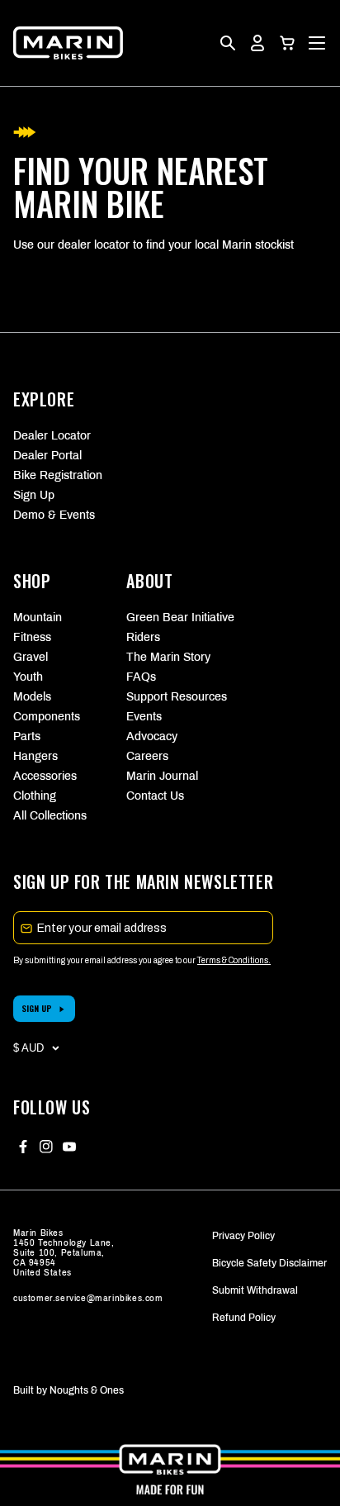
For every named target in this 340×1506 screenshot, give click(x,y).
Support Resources (169, 697)
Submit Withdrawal (255, 1290)
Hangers (35, 756)
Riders (143, 637)
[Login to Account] (257, 43)
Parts (26, 736)
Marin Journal (162, 776)
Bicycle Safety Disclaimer (269, 1263)
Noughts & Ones (87, 1390)
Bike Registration (57, 475)
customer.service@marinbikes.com (88, 1298)
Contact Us (155, 796)
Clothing (34, 796)
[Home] (68, 42)
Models (32, 697)
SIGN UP (36, 1008)
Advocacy (151, 736)
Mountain (37, 617)
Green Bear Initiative (169, 617)
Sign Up (33, 495)
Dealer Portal (47, 455)
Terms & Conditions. (234, 960)
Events (144, 716)
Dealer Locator (52, 436)
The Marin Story (168, 657)
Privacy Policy (243, 1236)
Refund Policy (244, 1317)
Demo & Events (54, 515)
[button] (287, 43)
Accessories (45, 776)
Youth (28, 677)
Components (46, 716)
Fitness (32, 637)
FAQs (141, 677)
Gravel (30, 657)
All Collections (50, 816)
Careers (147, 756)
